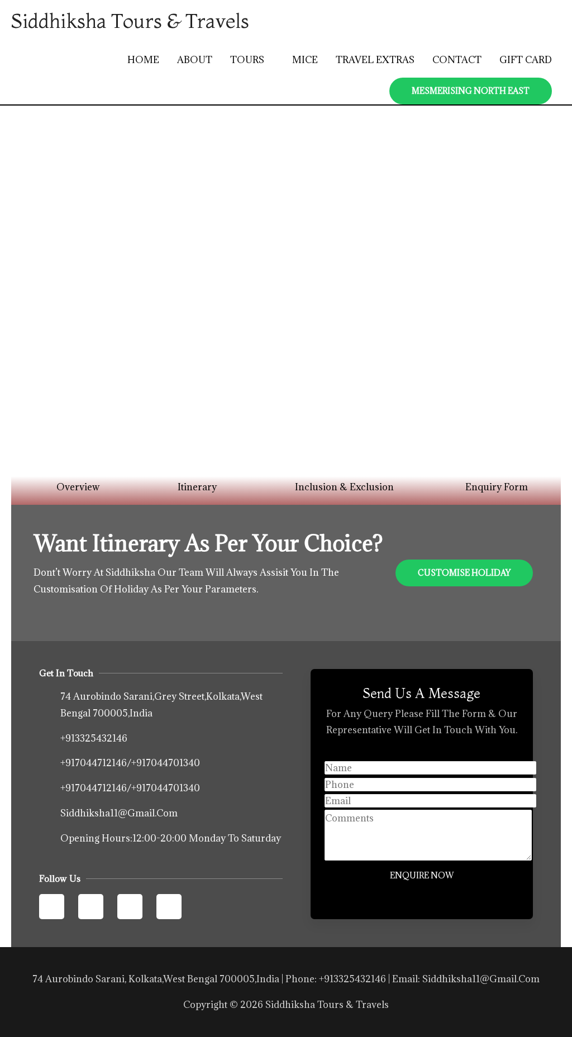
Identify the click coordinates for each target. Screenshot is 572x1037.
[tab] (71, 487)
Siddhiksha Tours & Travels (130, 20)
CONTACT (457, 60)
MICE (305, 60)
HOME (143, 60)
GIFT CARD (525, 60)
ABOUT (194, 60)
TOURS (247, 60)
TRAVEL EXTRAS (375, 60)
